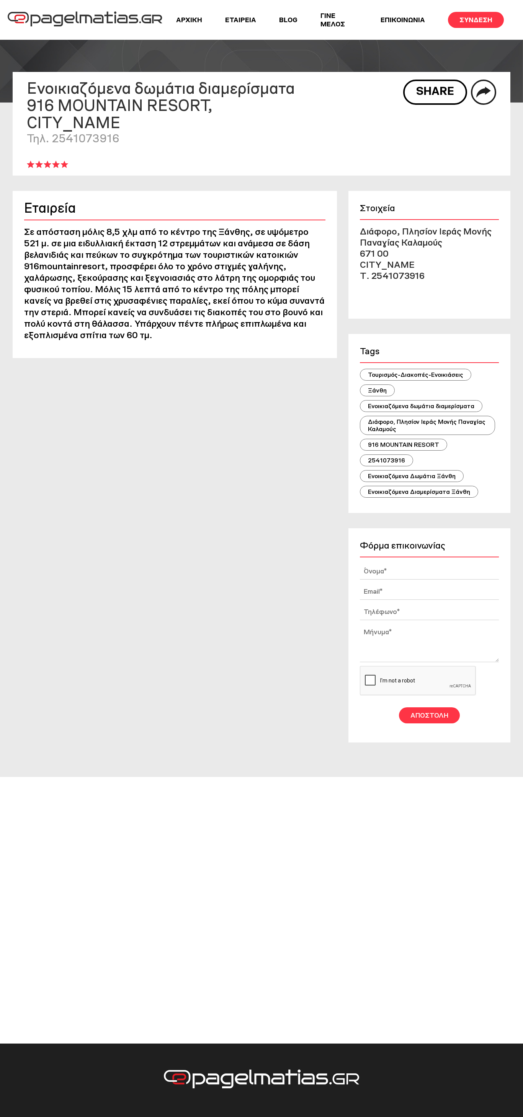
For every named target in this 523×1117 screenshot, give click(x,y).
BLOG (288, 20)
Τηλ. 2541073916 (73, 138)
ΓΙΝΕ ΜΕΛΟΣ (332, 19)
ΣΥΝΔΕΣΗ (475, 20)
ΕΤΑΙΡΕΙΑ (240, 20)
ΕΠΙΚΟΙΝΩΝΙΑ (403, 20)
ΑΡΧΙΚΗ (189, 20)
